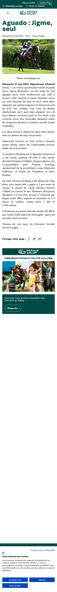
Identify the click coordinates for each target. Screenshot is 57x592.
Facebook (29, 239)
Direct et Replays (37, 6)
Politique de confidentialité (42, 550)
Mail (40, 239)
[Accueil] (28, 13)
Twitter (34, 239)
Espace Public (28, 3)
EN (50, 4)
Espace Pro (45, 2)
